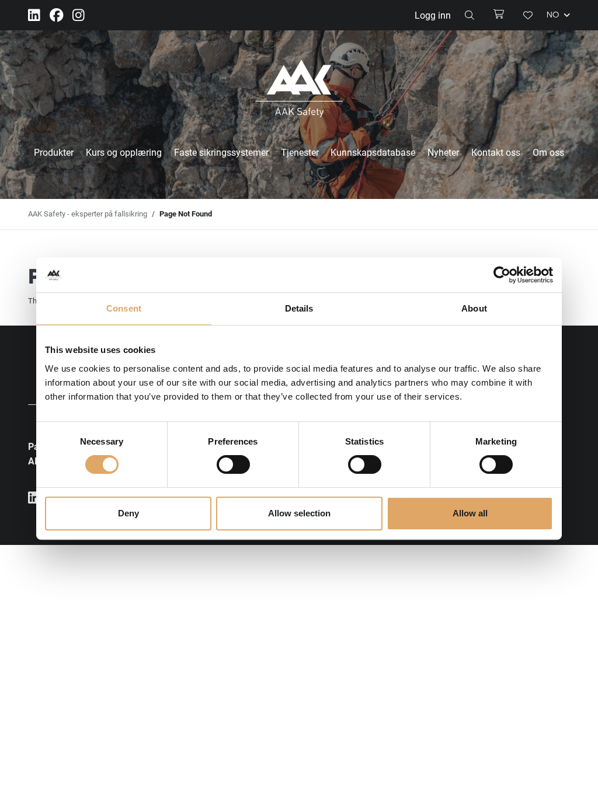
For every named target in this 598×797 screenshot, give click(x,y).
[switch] (233, 464)
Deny (128, 513)
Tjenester (300, 152)
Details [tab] (299, 308)
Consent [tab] (123, 308)
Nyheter (443, 152)
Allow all (470, 513)
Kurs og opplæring (124, 152)
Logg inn (433, 15)
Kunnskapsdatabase (373, 152)
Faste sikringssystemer (221, 152)
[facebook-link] (56, 15)
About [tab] (474, 308)
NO (554, 15)
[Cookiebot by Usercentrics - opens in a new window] (502, 275)
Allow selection (299, 513)
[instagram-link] (78, 15)
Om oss (548, 152)
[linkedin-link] (34, 15)
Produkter (54, 152)
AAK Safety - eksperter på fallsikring (87, 213)
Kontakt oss (495, 152)
